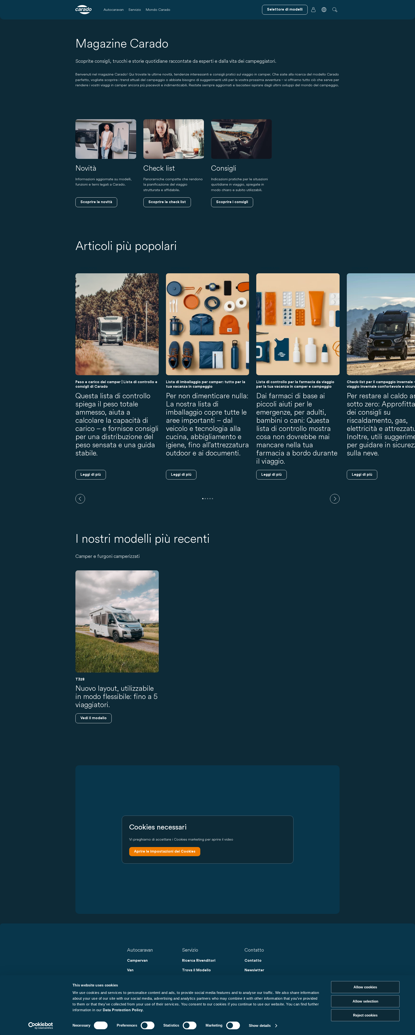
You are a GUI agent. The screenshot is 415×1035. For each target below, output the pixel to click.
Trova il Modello (196, 970)
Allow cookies (365, 987)
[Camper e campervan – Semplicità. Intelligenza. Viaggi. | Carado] (83, 9)
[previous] (80, 499)
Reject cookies (365, 1015)
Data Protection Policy (123, 1010)
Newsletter (254, 970)
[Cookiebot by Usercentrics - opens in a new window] (41, 1025)
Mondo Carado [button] (158, 9)
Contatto (253, 960)
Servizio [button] (134, 9)
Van (130, 970)
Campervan (137, 960)
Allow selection (365, 1001)
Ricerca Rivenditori (198, 960)
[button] (324, 9)
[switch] (147, 1025)
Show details (260, 1025)
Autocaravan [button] (114, 9)
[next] (335, 499)
